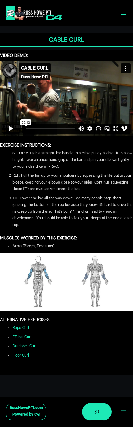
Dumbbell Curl (24, 346)
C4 (36, 415)
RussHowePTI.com (26, 408)
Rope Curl (20, 328)
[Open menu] (123, 13)
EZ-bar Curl (22, 337)
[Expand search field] (97, 412)
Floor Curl (20, 356)
